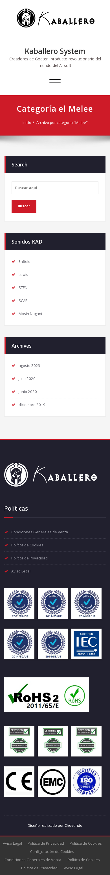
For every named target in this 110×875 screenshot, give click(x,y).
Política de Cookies (27, 545)
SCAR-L (24, 300)
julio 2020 (27, 378)
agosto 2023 (29, 365)
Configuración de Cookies (52, 851)
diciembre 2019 (32, 404)
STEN (23, 287)
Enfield (24, 261)
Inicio (27, 122)
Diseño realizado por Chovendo (55, 825)
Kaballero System (55, 51)
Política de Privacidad (29, 558)
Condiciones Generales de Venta (39, 531)
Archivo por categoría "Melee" (62, 122)
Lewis (23, 274)
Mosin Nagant (30, 313)
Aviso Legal (20, 571)
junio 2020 (28, 391)
